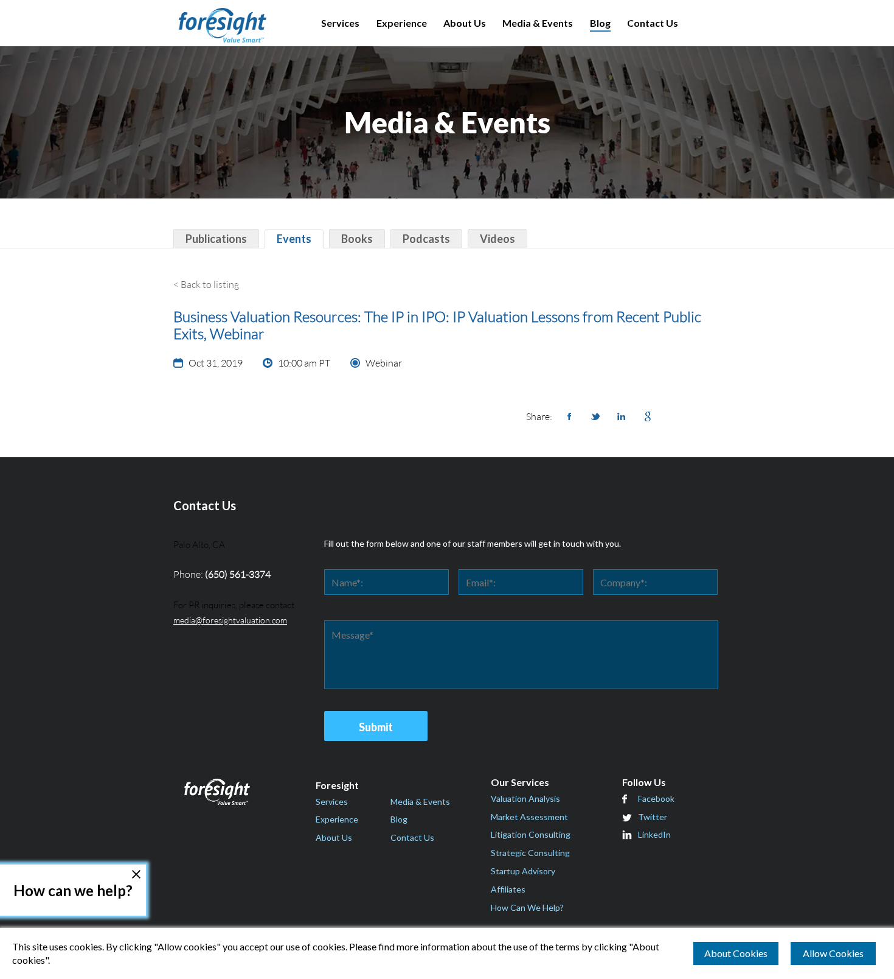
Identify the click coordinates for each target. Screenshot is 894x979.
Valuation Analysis (525, 798)
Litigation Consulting (530, 834)
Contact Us (652, 23)
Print (700, 416)
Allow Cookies (833, 953)
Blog (600, 23)
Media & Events (537, 23)
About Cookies (736, 953)
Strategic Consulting (530, 852)
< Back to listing (206, 284)
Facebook (656, 798)
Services (340, 23)
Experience (401, 23)
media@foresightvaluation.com (230, 620)
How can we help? (73, 890)
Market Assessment (529, 817)
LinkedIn (654, 834)
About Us (464, 23)
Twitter (652, 817)
